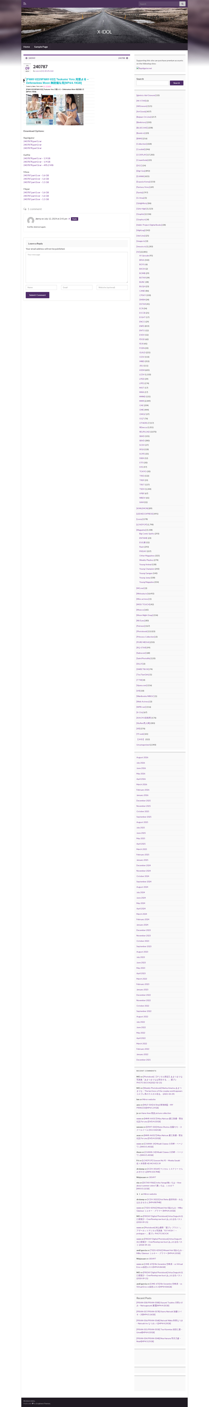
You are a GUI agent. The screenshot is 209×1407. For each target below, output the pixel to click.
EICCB (142, 313)
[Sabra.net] (141, 653)
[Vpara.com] (141, 685)
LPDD (141, 379)
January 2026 (142, 795)
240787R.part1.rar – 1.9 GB (36, 158)
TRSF (141, 480)
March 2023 (141, 978)
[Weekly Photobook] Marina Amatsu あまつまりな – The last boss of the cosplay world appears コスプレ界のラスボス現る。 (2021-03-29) (159, 1091)
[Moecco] (140, 610)
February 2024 (142, 919)
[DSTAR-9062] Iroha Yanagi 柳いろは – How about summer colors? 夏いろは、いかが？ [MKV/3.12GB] (158, 1185)
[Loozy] (139, 519)
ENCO (142, 321)
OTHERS (143, 423)
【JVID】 (140, 739)
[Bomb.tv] (140, 133)
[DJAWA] (140, 176)
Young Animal (145, 564)
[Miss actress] (142, 599)
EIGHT (142, 317)
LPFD (141, 383)
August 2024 (142, 887)
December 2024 (143, 865)
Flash (141, 547)
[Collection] (141, 144)
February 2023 (142, 984)
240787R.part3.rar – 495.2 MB (38, 165)
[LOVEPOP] (141, 524)
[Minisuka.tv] (142, 593)
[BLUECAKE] (142, 127)
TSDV (142, 489)
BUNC (142, 282)
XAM (141, 502)
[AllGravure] (141, 106)
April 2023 (141, 973)
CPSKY (142, 295)
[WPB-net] (141, 707)
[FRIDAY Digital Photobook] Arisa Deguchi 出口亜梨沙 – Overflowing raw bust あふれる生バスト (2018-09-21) (159, 1219)
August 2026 (142, 757)
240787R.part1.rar (32, 141)
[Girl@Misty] (141, 203)
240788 (121, 58)
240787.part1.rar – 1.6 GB (36, 175)
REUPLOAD (49, 71)
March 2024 (141, 914)
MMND (142, 396)
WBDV (142, 498)
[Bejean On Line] (143, 117)
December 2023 (143, 930)
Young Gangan (145, 573)
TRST (142, 484)
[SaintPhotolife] (143, 658)
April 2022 (141, 1038)
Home (26, 46)
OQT (141, 418)
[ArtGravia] (141, 111)
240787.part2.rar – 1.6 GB (36, 178)
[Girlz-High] (141, 208)
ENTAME (143, 538)
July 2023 (140, 957)
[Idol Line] (140, 235)
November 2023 (143, 935)
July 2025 (140, 827)
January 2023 (142, 989)
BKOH (142, 269)
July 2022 (140, 1022)
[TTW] (139, 680)
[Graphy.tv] (141, 219)
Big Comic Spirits (146, 533)
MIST (141, 387)
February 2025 (142, 854)
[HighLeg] (140, 230)
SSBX (141, 458)
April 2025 (141, 844)
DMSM (142, 299)
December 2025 (143, 800)
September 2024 (143, 881)
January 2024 (142, 925)
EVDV (142, 335)
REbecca (143, 427)
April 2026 (141, 779)
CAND (142, 291)
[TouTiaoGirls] (142, 674)
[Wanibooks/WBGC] (145, 696)
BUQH (142, 286)
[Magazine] (141, 530)
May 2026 (140, 773)
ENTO (142, 330)
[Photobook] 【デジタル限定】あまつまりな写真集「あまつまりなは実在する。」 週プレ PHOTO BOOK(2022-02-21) (159, 1079)
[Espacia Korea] (143, 181)
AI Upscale (144, 255)
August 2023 (142, 952)
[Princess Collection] (145, 637)
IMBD (141, 361)
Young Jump (144, 577)
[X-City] (139, 712)
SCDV (142, 445)
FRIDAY (142, 551)
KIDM (142, 370)
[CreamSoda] (142, 160)
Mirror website (149, 1099)
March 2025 (141, 849)
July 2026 (140, 763)
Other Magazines (147, 555)
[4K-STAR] (141, 100)
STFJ (141, 462)
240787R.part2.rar (32, 144)
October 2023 (142, 941)
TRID (141, 476)
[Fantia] (139, 192)
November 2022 (143, 1000)
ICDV (141, 357)
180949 (31, 58)
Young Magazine (146, 582)
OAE (141, 405)
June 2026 (141, 768)
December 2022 (143, 995)
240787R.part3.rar (32, 148)
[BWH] (139, 138)
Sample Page (41, 46)
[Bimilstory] (141, 122)
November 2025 (143, 806)
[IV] (42, 71)
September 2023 (143, 946)
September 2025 (143, 817)
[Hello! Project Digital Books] (149, 225)
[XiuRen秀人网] (143, 723)
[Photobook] (142, 631)
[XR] (138, 728)
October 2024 (142, 876)
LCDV (141, 374)
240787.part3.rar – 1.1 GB (36, 182)
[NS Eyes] (140, 620)
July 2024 (140, 892)
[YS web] (140, 734)
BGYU (142, 264)
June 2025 (141, 833)
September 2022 (143, 1011)
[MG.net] (140, 588)
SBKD (142, 436)
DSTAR (142, 304)
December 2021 (143, 1059)
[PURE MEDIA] (143, 642)
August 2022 (142, 1016)
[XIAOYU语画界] (143, 718)
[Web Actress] (142, 701)
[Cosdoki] (140, 149)
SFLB (141, 449)
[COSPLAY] (141, 154)
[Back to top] (202, 1400)
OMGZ (142, 414)
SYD (141, 467)
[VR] (138, 691)
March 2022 (141, 1043)
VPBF (141, 493)
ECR (141, 308)
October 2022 (142, 1005)
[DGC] (139, 165)
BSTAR (142, 277)
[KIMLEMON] (142, 508)
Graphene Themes (43, 1403)
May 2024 (140, 903)
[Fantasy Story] (143, 187)
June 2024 (141, 898)
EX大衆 (142, 542)
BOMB (142, 273)
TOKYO (143, 471)
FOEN (142, 348)
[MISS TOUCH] (143, 604)
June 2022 (141, 1027)
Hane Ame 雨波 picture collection (156, 1113)
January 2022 (142, 1054)
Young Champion (146, 569)
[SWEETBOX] (142, 669)
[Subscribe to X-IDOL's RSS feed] (24, 3)
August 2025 (142, 822)
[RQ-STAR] (141, 647)
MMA (141, 392)
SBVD (142, 440)
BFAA (141, 260)
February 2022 (142, 1049)
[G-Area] (140, 198)
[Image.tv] (140, 241)
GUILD (142, 352)
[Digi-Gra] (140, 171)
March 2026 (141, 784)
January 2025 (142, 860)
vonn (37, 71)
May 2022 (140, 1032)
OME (141, 409)
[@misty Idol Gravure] (146, 95)
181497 (152, 1177)
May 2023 (140, 968)
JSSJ (141, 365)
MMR (141, 401)
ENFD (141, 326)
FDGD (142, 339)
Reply (74, 219)
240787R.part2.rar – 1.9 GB (36, 161)
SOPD (142, 454)
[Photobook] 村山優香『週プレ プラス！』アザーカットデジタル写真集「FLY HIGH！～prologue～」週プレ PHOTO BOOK (159, 1230)
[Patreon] (140, 626)
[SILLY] (139, 664)
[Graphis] (140, 214)
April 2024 (141, 908)
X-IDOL (104, 32)
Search (140, 78)
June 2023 (141, 962)
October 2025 (142, 811)
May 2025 (140, 838)
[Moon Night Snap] (144, 615)
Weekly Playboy (146, 560)
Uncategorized (143, 744)
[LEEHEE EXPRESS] (144, 513)
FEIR (141, 343)
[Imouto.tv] (141, 246)
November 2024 (143, 871)
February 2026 (142, 790)
